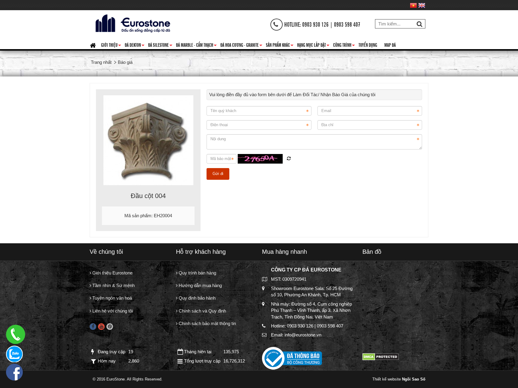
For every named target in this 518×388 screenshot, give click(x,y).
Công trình (344, 45)
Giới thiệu (111, 45)
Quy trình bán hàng (196, 272)
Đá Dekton (134, 45)
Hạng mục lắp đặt (313, 45)
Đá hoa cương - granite (241, 45)
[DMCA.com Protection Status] (380, 356)
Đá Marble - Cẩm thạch (196, 45)
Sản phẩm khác (279, 45)
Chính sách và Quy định (201, 310)
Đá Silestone (160, 45)
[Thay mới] (289, 158)
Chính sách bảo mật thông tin (206, 323)
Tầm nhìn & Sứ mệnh (113, 285)
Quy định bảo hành (196, 298)
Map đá (390, 44)
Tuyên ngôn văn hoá (111, 298)
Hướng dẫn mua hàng (199, 285)
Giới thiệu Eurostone (111, 272)
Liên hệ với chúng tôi (112, 310)
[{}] (132, 22)
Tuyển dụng (368, 44)
